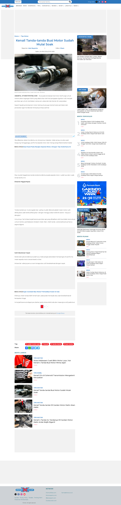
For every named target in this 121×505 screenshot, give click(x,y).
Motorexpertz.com (51, 495)
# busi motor (68, 344)
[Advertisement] (7, 34)
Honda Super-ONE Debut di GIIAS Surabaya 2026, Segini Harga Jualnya (92, 174)
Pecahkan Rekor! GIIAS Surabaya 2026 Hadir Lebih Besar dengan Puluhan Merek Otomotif (93, 123)
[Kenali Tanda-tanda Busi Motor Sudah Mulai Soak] (23, 391)
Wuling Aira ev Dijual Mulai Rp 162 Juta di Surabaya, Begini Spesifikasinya (96, 253)
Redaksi (31, 497)
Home (17, 36)
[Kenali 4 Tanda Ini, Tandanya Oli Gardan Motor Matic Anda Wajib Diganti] (23, 421)
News (25, 6)
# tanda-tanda (56, 344)
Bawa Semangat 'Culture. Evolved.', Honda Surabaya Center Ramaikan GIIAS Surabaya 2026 (93, 165)
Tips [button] (38, 6)
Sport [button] (61, 6)
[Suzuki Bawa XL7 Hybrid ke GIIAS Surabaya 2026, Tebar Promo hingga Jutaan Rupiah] (81, 243)
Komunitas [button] (46, 6)
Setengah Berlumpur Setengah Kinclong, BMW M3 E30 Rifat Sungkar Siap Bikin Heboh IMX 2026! (91, 231)
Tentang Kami (38, 497)
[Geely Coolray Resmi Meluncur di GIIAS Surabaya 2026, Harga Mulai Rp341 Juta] (81, 274)
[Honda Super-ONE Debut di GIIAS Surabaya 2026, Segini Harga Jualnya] (81, 263)
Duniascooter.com (51, 500)
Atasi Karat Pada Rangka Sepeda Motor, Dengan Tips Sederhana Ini (47, 147)
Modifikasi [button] (31, 6)
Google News (60, 313)
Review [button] (54, 6)
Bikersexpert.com (51, 498)
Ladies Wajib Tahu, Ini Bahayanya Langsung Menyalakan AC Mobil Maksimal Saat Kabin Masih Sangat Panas (90, 111)
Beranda (19, 6)
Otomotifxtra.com (51, 492)
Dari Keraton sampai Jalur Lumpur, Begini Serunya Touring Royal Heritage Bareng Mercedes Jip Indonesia (89, 58)
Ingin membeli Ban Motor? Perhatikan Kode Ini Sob (41, 292)
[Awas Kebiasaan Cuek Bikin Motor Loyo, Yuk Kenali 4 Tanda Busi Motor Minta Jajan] (23, 361)
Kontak (17, 497)
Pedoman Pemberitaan (21, 499)
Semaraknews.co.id (66, 492)
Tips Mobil (38, 373)
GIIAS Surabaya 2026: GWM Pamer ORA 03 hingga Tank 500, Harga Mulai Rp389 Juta (93, 143)
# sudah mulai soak (33, 344)
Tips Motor (24, 36)
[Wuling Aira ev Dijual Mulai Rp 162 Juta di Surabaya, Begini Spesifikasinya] (81, 253)
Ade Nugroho (33, 48)
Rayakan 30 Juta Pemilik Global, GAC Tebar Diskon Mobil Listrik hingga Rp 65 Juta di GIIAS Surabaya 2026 (93, 154)
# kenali (45, 344)
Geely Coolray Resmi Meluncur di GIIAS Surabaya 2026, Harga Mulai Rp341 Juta (92, 132)
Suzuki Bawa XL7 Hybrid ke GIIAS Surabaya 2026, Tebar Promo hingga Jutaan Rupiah (96, 243)
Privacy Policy (24, 497)
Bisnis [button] (76, 6)
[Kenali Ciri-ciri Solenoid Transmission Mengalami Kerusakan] (23, 376)
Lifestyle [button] (68, 6)
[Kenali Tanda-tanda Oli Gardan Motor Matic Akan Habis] (23, 406)
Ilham (62, 48)
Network (17, 1)
